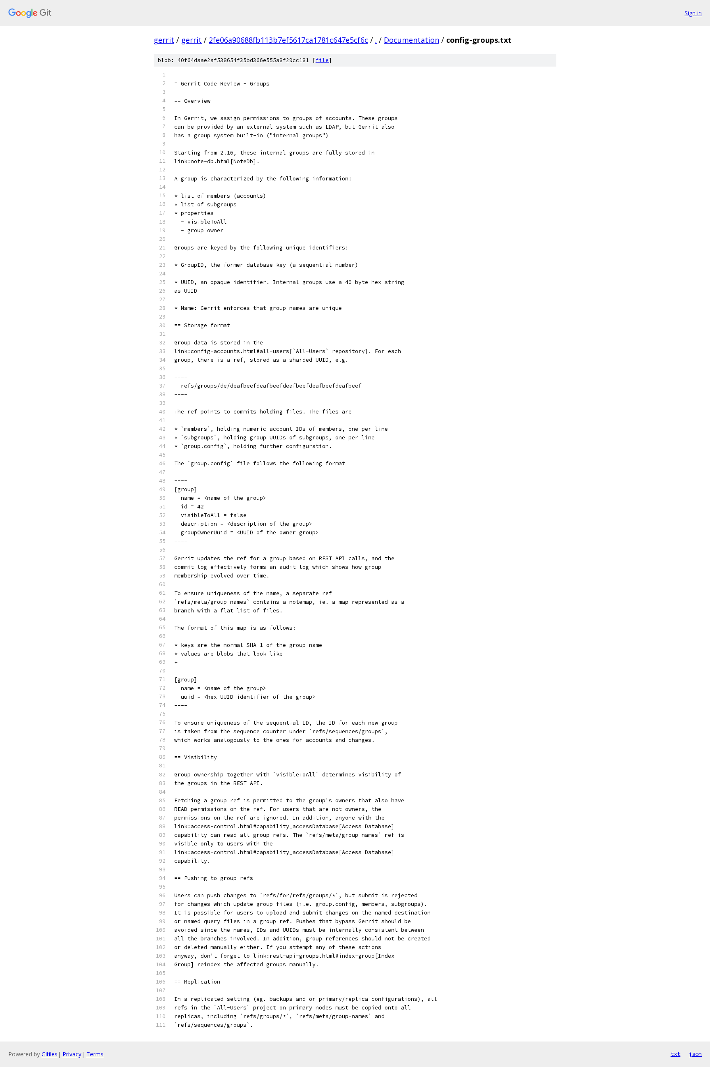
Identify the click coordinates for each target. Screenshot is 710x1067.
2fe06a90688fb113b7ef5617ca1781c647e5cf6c (288, 40)
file (322, 60)
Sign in (693, 13)
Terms (95, 1054)
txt (675, 1054)
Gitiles (49, 1054)
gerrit (164, 40)
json (695, 1054)
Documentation (411, 40)
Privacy (71, 1054)
